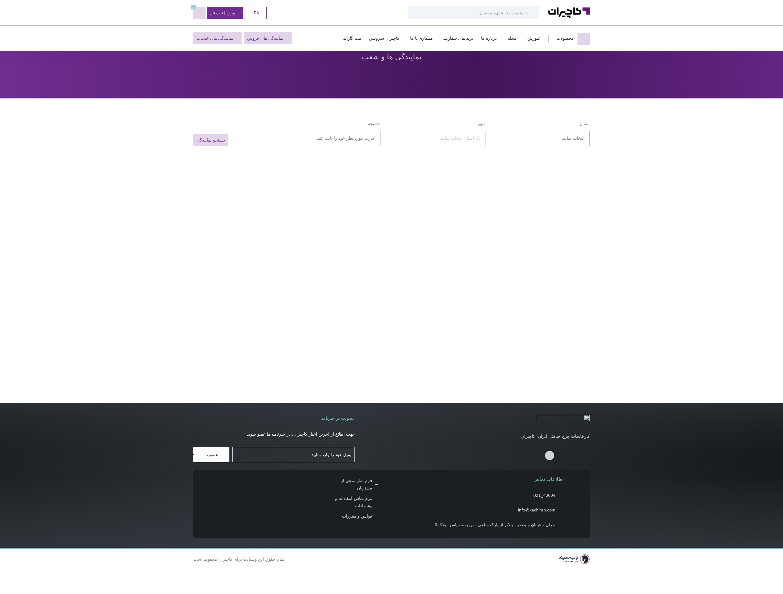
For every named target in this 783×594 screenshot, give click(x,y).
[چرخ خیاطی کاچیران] (569, 12)
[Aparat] (562, 457)
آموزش (533, 38)
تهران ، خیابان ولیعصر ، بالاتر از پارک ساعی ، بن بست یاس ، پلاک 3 (495, 524)
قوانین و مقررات (357, 516)
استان (584, 123)
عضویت (211, 454)
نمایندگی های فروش (265, 38)
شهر (482, 123)
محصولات (565, 38)
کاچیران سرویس (384, 38)
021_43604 (544, 495)
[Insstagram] (573, 457)
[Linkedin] (549, 455)
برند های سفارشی (456, 38)
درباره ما (489, 38)
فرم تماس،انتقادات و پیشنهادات (354, 502)
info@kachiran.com (536, 509)
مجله (512, 38)
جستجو (374, 123)
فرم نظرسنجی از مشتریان (356, 484)
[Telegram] (584, 457)
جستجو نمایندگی (210, 140)
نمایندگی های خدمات (214, 38)
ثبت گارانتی (350, 38)
